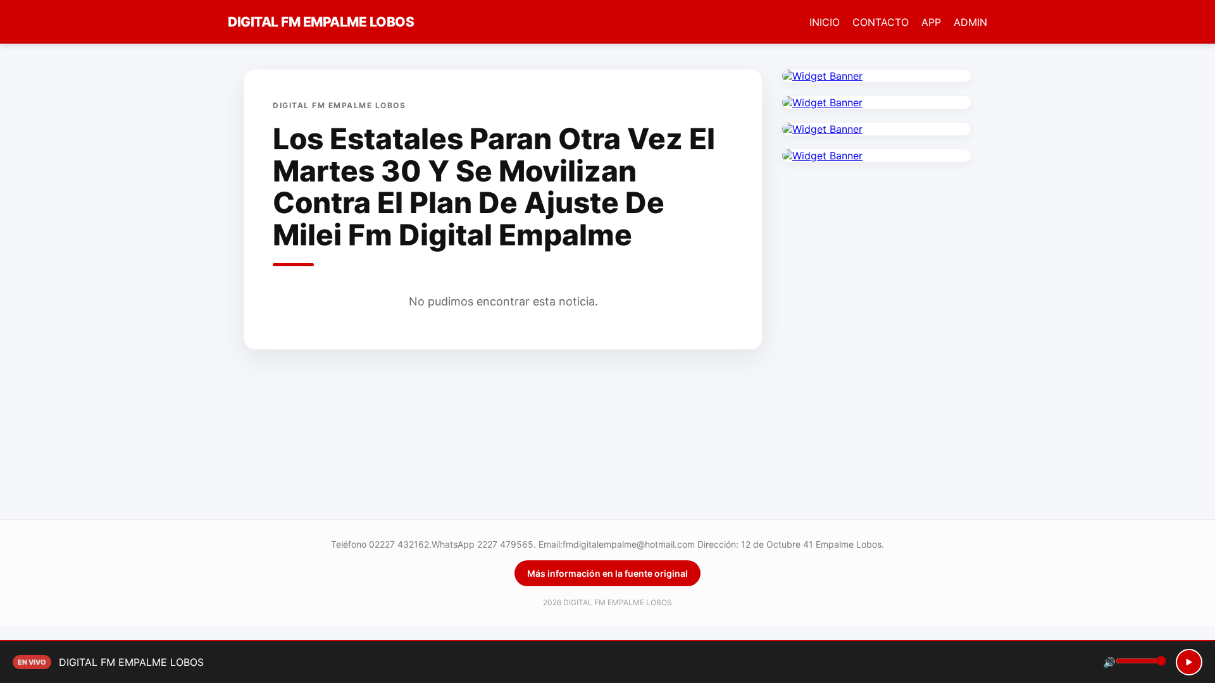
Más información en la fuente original (607, 573)
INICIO (824, 22)
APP (931, 22)
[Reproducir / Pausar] (1189, 662)
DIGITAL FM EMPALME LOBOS (321, 22)
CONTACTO (880, 22)
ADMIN (970, 22)
